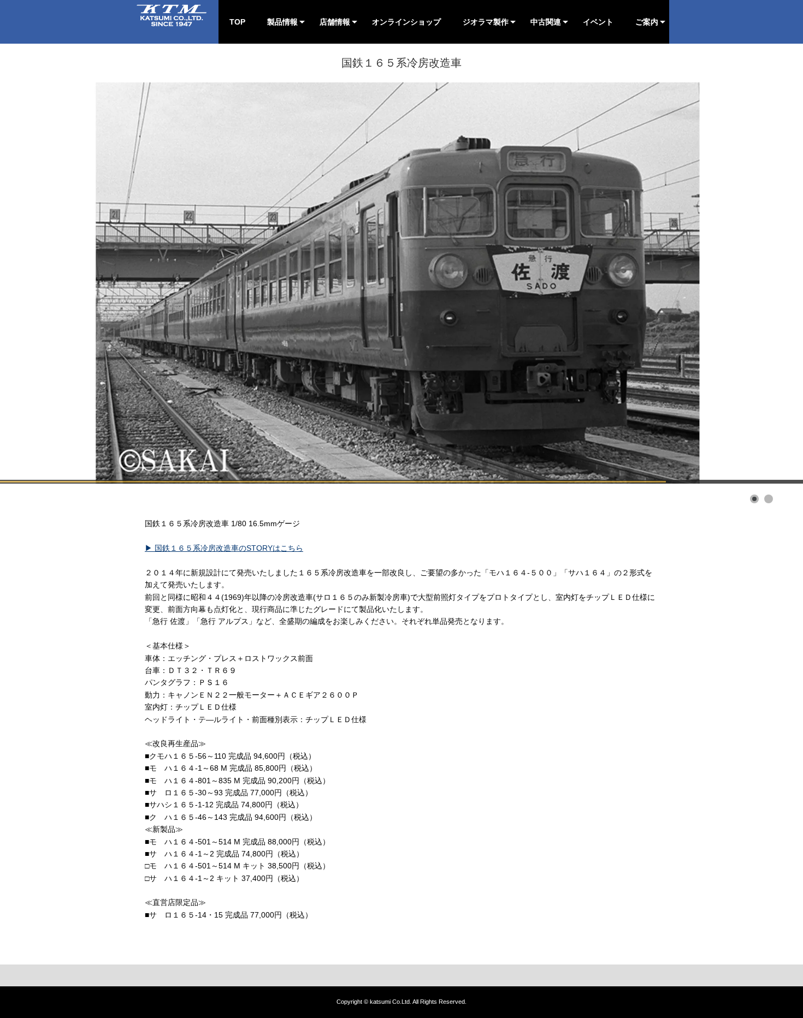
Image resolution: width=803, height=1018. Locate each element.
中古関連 (545, 21)
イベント (598, 21)
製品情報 (282, 21)
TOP (237, 21)
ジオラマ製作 (486, 21)
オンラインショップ (406, 21)
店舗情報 (335, 21)
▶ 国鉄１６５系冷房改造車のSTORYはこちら (224, 548)
